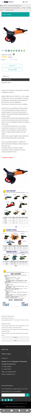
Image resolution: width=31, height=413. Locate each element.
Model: (4, 76)
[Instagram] (8, 400)
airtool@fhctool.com (10, 374)
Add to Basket (11, 69)
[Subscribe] (27, 395)
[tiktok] (11, 400)
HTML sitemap (9, 406)
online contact (22, 406)
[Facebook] (3, 400)
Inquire (11, 65)
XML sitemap (16, 406)
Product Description (7, 79)
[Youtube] (5, 400)
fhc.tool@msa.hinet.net (11, 371)
